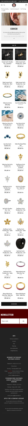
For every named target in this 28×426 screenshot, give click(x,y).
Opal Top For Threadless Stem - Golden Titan (20, 187)
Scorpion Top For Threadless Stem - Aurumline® (7, 62)
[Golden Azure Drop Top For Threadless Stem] (7, 157)
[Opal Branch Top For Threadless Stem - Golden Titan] (7, 264)
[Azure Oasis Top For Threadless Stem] (7, 136)
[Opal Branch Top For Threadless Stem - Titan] (20, 243)
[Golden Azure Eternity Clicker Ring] (7, 95)
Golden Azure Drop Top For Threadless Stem (7, 165)
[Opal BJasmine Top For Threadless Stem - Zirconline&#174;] (20, 157)
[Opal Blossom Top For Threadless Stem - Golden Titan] (7, 221)
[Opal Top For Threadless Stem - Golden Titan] (20, 179)
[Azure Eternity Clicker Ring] (20, 95)
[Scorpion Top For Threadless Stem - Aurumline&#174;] (7, 54)
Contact (14, 341)
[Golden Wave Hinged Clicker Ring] (20, 136)
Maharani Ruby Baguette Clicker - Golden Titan (20, 294)
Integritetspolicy (14, 350)
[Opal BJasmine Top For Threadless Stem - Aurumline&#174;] (7, 179)
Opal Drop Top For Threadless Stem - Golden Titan (21, 230)
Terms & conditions (14, 339)
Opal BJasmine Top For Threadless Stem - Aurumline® (7, 188)
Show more (14, 304)
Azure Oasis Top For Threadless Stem (7, 144)
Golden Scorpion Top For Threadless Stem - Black (7, 83)
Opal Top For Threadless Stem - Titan (7, 209)
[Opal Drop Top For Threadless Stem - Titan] (7, 243)
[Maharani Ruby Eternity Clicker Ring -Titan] (20, 264)
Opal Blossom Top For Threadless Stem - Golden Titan (7, 230)
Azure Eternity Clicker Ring (20, 103)
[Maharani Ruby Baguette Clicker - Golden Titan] (20, 286)
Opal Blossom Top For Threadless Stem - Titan (20, 209)
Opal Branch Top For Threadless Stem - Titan (20, 251)
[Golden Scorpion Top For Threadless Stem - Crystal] (20, 54)
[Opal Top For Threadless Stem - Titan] (7, 201)
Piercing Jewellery (5, 9)
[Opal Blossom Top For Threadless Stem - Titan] (20, 201)
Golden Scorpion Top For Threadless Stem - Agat (20, 83)
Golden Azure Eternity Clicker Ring (7, 103)
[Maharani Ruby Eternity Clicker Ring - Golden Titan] (7, 286)
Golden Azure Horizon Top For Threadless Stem (7, 124)
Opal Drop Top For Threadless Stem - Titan (7, 251)
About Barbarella (14, 348)
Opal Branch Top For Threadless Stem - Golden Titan (7, 273)
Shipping (14, 346)
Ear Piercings (23, 9)
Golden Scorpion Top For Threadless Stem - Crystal (21, 62)
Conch (3, 10)
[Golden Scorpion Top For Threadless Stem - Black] (7, 75)
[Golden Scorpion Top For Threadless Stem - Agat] (20, 75)
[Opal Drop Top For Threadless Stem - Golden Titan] (20, 221)
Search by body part (14, 9)
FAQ (14, 343)
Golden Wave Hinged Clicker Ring (20, 144)
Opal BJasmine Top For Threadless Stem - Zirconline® (20, 166)
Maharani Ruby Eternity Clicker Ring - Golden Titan (7, 294)
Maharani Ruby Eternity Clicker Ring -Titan (20, 272)
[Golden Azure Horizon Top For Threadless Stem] (7, 116)
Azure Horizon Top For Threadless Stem (20, 124)
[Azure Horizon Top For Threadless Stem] (20, 116)
